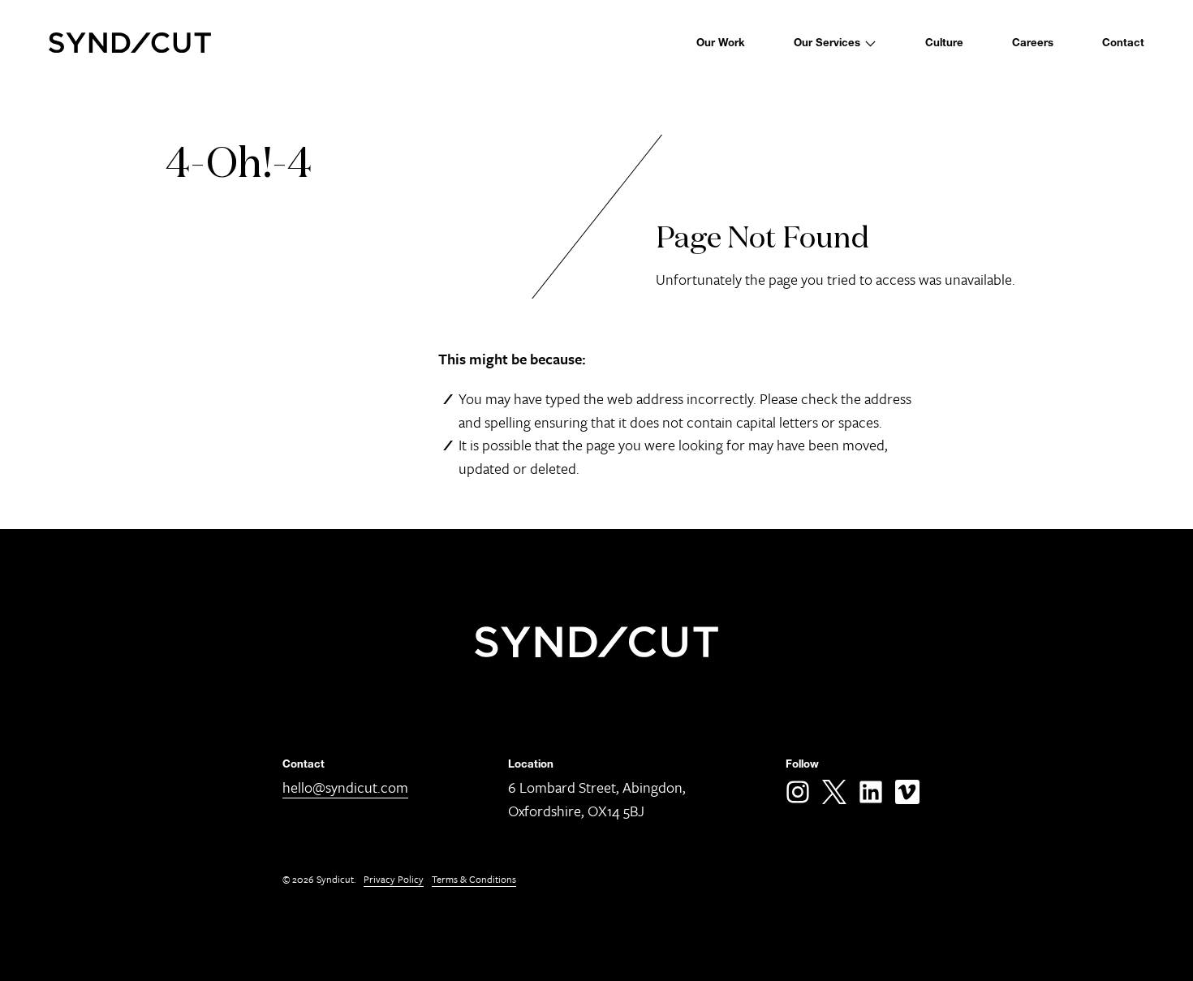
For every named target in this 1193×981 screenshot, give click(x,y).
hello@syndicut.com (345, 787)
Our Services (827, 43)
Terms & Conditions (474, 878)
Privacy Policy (394, 878)
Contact (1123, 43)
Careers (1032, 43)
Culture (944, 43)
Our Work (720, 43)
